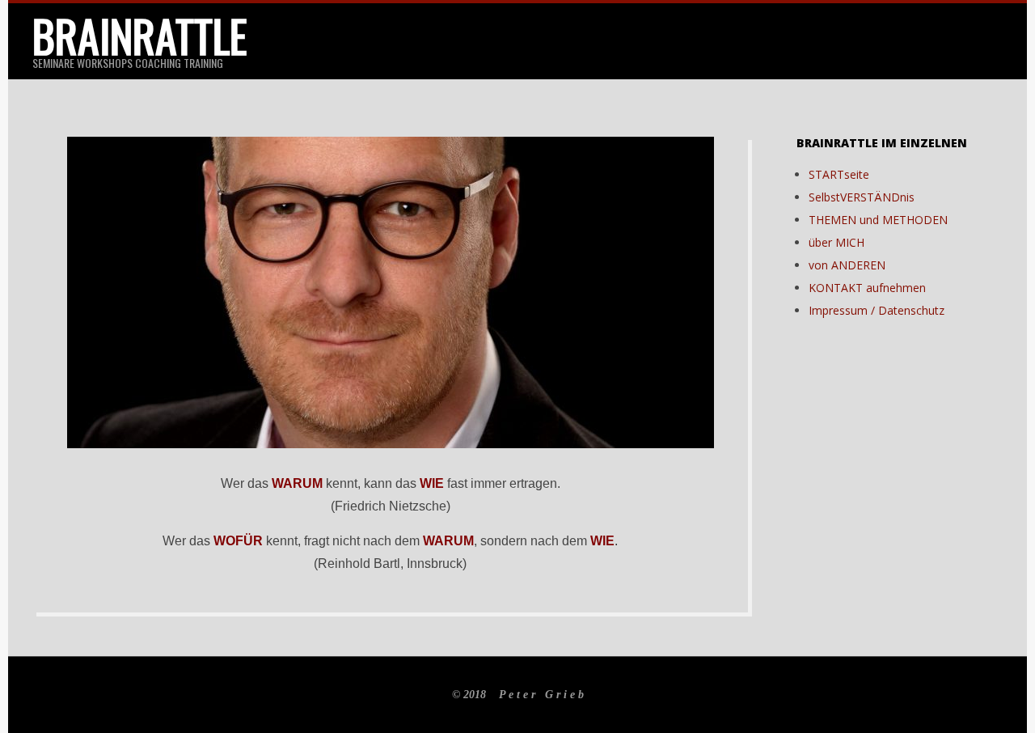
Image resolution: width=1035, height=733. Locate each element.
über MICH (836, 242)
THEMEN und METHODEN (878, 219)
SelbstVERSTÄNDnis (862, 197)
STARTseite (839, 174)
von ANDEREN (847, 265)
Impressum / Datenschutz (876, 310)
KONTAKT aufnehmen (867, 287)
